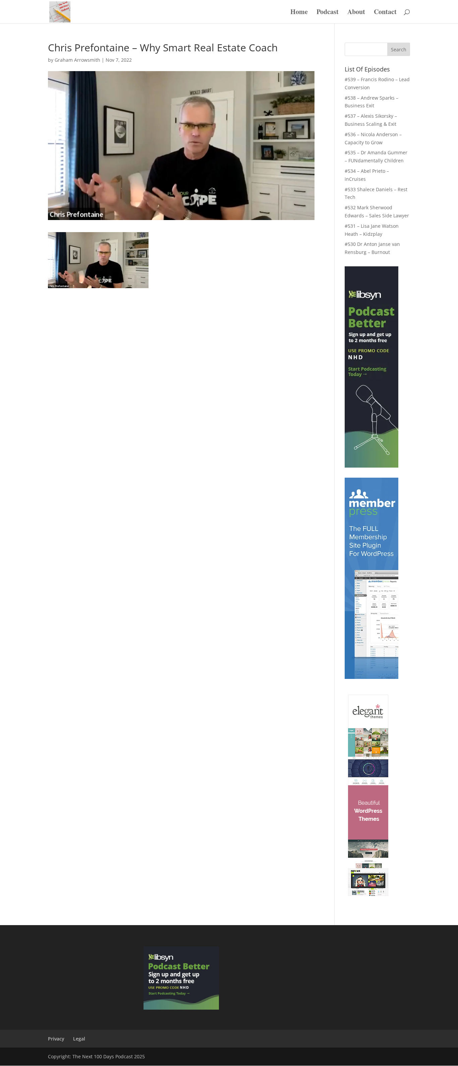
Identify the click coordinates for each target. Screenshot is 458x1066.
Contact (385, 12)
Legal (79, 1038)
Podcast (328, 12)
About (356, 12)
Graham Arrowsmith (77, 60)
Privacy (56, 1038)
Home (299, 12)
